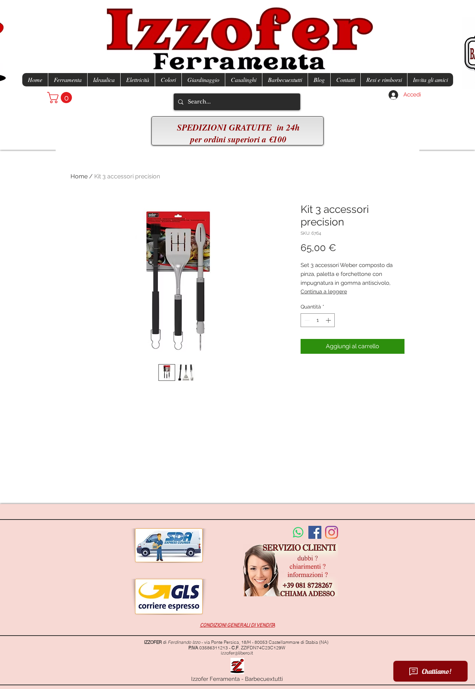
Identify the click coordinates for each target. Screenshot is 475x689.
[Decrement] (306, 320)
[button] (61, 97)
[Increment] (329, 320)
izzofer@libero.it (237, 653)
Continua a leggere (324, 291)
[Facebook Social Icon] (314, 532)
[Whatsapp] (298, 532)
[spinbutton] (317, 320)
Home (79, 176)
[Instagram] (331, 532)
